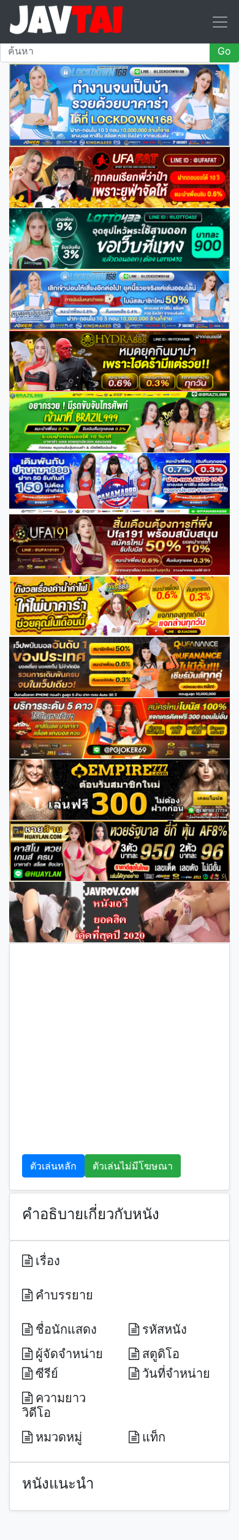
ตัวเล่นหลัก (53, 1166)
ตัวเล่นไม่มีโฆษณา (133, 1166)
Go (224, 51)
